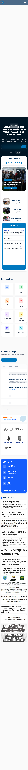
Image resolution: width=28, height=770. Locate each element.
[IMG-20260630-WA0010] (14, 590)
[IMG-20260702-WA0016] (14, 580)
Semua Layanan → (22, 279)
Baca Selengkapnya (10, 188)
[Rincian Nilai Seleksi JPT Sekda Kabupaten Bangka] (14, 533)
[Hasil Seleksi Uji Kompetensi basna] (14, 599)
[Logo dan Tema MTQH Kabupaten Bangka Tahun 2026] (14, 552)
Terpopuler (20, 194)
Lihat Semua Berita (13, 162)
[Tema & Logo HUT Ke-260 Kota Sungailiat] (14, 637)
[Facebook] (16, 125)
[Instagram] (11, 125)
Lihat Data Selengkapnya (9, 490)
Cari (24, 147)
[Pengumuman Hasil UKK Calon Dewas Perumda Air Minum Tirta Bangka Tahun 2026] (14, 523)
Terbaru (8, 194)
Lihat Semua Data (8, 360)
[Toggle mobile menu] (25, 2)
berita (18, 152)
